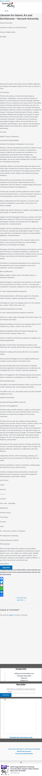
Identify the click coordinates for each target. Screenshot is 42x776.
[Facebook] (21, 578)
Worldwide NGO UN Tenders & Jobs (21, 737)
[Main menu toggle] (6, 11)
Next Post (21, 600)
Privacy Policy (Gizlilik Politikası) (24, 753)
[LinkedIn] (21, 591)
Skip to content (5, 1)
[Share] (21, 595)
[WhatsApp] (21, 588)
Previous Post (21, 598)
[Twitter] (21, 582)
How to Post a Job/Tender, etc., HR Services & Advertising (24, 749)
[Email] (21, 585)
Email (9, 691)
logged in (11, 615)
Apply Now (6, 567)
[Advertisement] (21, 60)
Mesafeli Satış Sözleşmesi (24, 751)
